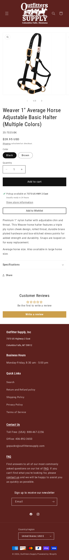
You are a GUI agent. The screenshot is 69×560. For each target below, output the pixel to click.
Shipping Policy (15, 397)
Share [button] (9, 275)
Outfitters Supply (28, 554)
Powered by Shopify (47, 554)
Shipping (7, 144)
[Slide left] (27, 100)
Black (9, 155)
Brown (25, 155)
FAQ (46, 468)
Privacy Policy (14, 404)
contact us (12, 477)
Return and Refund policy (20, 389)
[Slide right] (41, 100)
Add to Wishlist (34, 210)
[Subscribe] (53, 502)
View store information (19, 202)
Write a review (34, 314)
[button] (6, 13)
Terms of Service (16, 412)
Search (10, 382)
